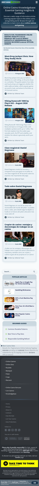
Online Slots (10, 364)
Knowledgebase (11, 394)
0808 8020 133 (27, 451)
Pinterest (12, 430)
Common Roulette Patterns (18, 329)
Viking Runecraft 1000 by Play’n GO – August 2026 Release (17, 103)
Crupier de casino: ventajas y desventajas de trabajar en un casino (19, 226)
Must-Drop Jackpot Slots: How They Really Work (19, 57)
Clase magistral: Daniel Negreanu (16, 149)
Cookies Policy (15, 482)
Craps (8, 377)
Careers (17, 457)
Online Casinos (11, 361)
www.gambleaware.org (20, 438)
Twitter (9, 430)
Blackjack (9, 371)
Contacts (8, 413)
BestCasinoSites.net (10, 2)
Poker (8, 374)
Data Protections (11, 422)
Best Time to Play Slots (16, 334)
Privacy (8, 407)
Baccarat (9, 380)
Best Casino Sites (9, 346)
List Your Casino (11, 419)
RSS (19, 430)
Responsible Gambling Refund (18, 339)
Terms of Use (23, 481)
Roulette (8, 368)
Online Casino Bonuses (13, 387)
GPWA (26, 438)
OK (35, 483)
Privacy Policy (4, 482)
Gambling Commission (12, 438)
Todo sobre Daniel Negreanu (18, 186)
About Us (9, 410)
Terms (8, 404)
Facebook (6, 430)
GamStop (27, 452)
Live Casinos (10, 391)
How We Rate (10, 416)
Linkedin (16, 430)
